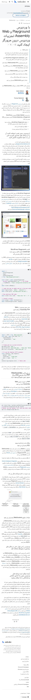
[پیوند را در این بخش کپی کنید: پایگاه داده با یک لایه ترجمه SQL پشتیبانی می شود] (16, 445)
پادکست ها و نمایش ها (25, 674)
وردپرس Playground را (16, 104)
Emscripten (14, 391)
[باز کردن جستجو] (12, 2)
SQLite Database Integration (9, 461)
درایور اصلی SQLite (10, 453)
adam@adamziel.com (24, 615)
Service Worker (20, 483)
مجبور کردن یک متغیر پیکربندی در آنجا (15, 395)
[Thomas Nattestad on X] (23, 100)
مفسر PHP (6, 389)
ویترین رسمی (8, 201)
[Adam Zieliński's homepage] (19, 93)
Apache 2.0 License (23, 630)
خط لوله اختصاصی (18, 389)
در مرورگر (4, 563)
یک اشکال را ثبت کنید (25, 659)
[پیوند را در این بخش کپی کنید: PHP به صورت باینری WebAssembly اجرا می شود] (15, 384)
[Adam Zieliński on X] (23, 93)
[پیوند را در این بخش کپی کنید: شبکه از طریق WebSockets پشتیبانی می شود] (2, 517)
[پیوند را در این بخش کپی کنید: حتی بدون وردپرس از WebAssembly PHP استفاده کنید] (12, 310)
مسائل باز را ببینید (25, 661)
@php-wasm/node (9, 321)
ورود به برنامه (4, 1)
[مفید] (22, 23)
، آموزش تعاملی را (9, 263)
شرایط (28, 693)
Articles (27, 6)
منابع (18, 20)
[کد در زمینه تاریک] (28, 269)
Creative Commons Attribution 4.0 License (20, 629)
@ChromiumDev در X (24, 679)
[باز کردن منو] (28, 1)
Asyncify (20, 534)
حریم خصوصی (23, 693)
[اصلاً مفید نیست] (19, 23)
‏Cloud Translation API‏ (18, 12)
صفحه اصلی (28, 20)
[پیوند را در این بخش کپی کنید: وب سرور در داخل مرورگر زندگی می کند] (7, 474)
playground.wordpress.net (23, 144)
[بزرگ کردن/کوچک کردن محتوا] (21, 50)
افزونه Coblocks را (9, 203)
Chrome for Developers (23, 667)
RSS (28, 686)
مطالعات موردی (26, 671)
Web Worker (22, 487)
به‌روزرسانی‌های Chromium (23, 669)
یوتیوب (27, 682)
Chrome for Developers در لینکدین (21, 684)
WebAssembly (12, 20)
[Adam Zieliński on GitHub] (21, 93)
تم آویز (16, 203)
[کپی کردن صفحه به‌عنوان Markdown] (11, 44)
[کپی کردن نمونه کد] (30, 269)
